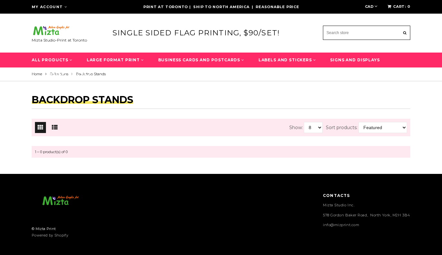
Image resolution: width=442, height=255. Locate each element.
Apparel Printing (69, 74)
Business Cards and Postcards (199, 59)
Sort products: (342, 127)
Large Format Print (114, 59)
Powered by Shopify (50, 235)
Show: (296, 127)
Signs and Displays (355, 59)
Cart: (401, 6)
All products (51, 59)
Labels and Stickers (286, 59)
